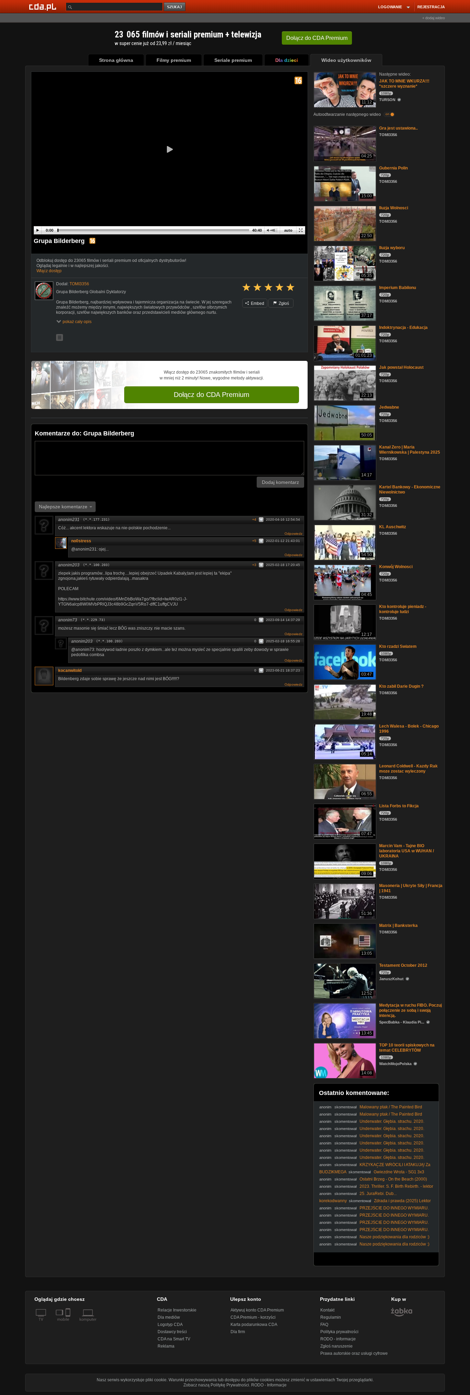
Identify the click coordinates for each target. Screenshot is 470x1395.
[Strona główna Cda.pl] (43, 6)
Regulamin (330, 1317)
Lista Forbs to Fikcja (399, 806)
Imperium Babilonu (397, 287)
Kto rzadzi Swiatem (398, 646)
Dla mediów (169, 1317)
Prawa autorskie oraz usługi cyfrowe (354, 1353)
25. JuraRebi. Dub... (378, 1193)
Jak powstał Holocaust (401, 367)
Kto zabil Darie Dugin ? (401, 686)
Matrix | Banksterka (398, 925)
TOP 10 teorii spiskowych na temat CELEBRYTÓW (407, 1048)
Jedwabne (389, 407)
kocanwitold (70, 670)
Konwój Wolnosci (396, 566)
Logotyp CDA (170, 1324)
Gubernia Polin (393, 168)
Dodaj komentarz (280, 482)
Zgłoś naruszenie (336, 1346)
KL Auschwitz (392, 526)
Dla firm (238, 1331)
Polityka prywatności (339, 1331)
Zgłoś (283, 303)
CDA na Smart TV (174, 1339)
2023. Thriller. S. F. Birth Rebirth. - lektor (396, 1186)
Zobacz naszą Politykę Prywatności (216, 1385)
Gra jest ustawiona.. (398, 128)
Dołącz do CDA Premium (211, 394)
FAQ (324, 1324)
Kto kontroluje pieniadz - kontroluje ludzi (402, 609)
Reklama (166, 1346)
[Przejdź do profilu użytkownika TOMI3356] (44, 290)
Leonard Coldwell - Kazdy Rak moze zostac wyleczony (408, 769)
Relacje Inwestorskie (177, 1310)
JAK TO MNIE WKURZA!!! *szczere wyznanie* (404, 84)
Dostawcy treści (172, 1331)
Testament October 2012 (403, 965)
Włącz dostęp (49, 270)
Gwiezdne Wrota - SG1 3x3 (399, 1172)
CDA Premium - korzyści (253, 1317)
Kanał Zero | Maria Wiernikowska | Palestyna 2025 (409, 450)
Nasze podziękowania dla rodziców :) (394, 1237)
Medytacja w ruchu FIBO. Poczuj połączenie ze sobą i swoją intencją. (410, 1010)
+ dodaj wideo (433, 18)
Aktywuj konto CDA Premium (257, 1310)
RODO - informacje (338, 1339)
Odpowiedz (293, 533)
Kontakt (327, 1310)
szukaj (175, 7)
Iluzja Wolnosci (393, 208)
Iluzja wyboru (392, 247)
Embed (257, 303)
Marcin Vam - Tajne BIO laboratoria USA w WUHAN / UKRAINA (406, 851)
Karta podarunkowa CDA (254, 1324)
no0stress (81, 541)
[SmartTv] (68, 1323)
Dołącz (317, 38)
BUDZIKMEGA (332, 1172)
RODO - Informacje (269, 1385)
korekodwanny (333, 1200)
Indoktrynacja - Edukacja (403, 327)
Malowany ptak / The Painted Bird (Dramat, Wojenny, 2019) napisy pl (370, 1110)
